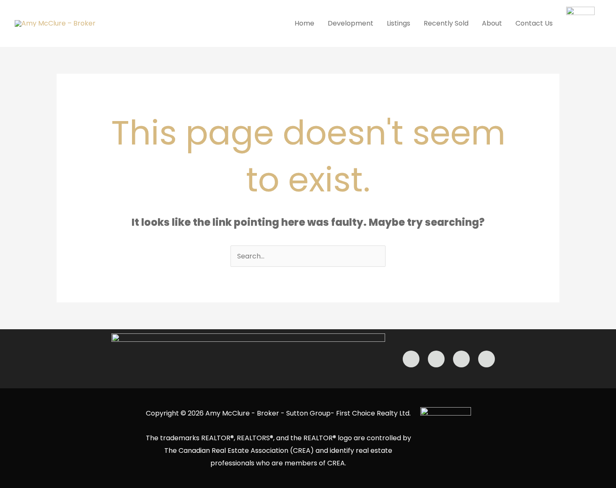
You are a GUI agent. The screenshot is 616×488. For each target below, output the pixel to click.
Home (304, 23)
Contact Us (534, 23)
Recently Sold (446, 23)
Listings (398, 23)
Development (350, 23)
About (492, 23)
